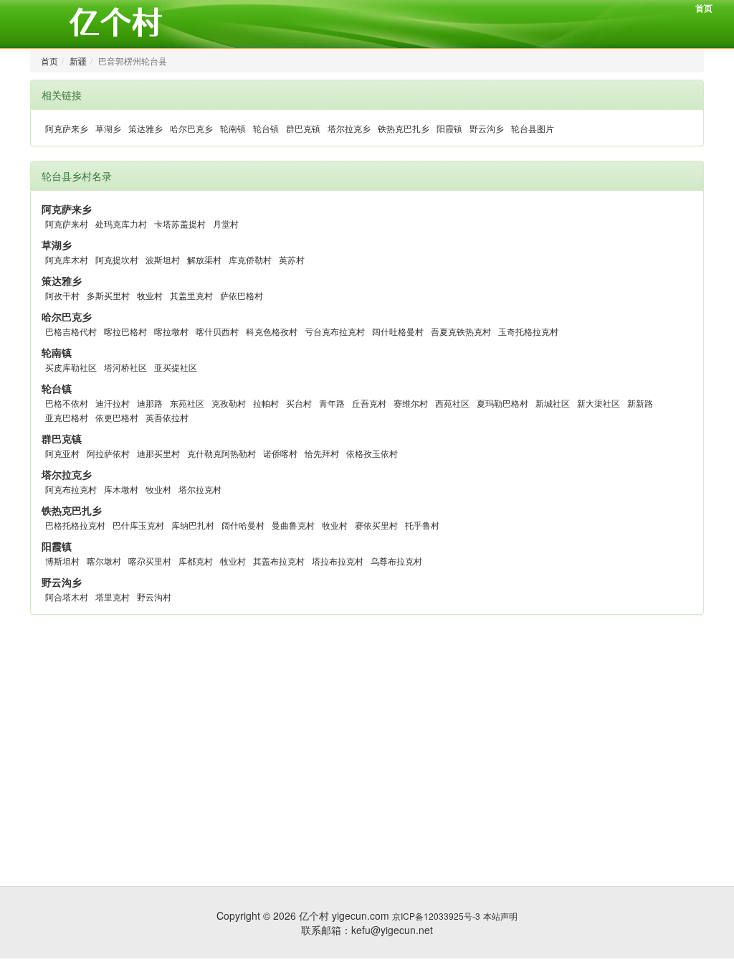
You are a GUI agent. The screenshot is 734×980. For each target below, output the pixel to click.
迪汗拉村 (112, 403)
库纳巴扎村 (192, 525)
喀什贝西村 (217, 331)
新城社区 (552, 403)
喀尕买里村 (149, 561)
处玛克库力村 (121, 223)
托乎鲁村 (422, 525)
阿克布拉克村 (71, 489)
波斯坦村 (163, 259)
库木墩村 (121, 489)
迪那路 (150, 403)
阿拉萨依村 (108, 453)
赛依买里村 (376, 525)
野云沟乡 (487, 128)
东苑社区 (187, 403)
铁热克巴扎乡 (403, 128)
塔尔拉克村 (199, 489)
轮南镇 (233, 128)
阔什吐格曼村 (398, 331)
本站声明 (500, 916)
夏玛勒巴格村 (502, 403)
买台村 (299, 403)
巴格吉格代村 (71, 331)
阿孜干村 (62, 295)
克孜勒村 (228, 403)
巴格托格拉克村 (75, 525)
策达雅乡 (145, 128)
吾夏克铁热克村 (461, 331)
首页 (703, 7)
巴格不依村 (66, 403)
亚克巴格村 (66, 417)
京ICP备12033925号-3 (436, 916)
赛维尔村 (411, 403)
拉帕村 (266, 403)
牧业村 (150, 295)
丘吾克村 (369, 403)
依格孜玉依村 (372, 453)
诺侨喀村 (280, 453)
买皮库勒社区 (71, 367)
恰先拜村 (322, 453)
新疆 (78, 61)
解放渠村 (204, 259)
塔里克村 (112, 596)
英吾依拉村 (167, 417)
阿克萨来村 (66, 223)
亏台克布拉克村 (335, 331)
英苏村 (292, 259)
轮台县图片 (532, 128)
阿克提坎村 (116, 259)
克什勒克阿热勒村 (221, 453)
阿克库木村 (66, 259)
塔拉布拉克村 (337, 561)
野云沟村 (154, 596)
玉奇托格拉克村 (528, 331)
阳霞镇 (449, 128)
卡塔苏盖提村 (180, 223)
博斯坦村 (62, 561)
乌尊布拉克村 (396, 561)
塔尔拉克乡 (349, 128)
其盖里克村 (191, 295)
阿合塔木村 (66, 596)
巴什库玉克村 (138, 525)
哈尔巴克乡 (191, 128)
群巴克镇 (303, 128)
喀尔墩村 (104, 561)
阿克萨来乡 (66, 128)
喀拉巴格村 (125, 331)
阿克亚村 (62, 453)
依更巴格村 (116, 417)
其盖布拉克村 (279, 561)
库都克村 (195, 561)
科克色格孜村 (271, 331)
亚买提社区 (175, 367)
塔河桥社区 (125, 367)
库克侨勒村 (250, 259)
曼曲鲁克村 (293, 525)
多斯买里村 (108, 295)
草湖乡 (108, 128)
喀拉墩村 (171, 331)
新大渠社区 (598, 403)
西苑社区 (452, 403)
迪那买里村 (158, 453)
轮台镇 (266, 128)
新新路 (640, 403)
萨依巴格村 (241, 295)
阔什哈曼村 (242, 525)
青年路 (332, 403)
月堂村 (226, 223)
